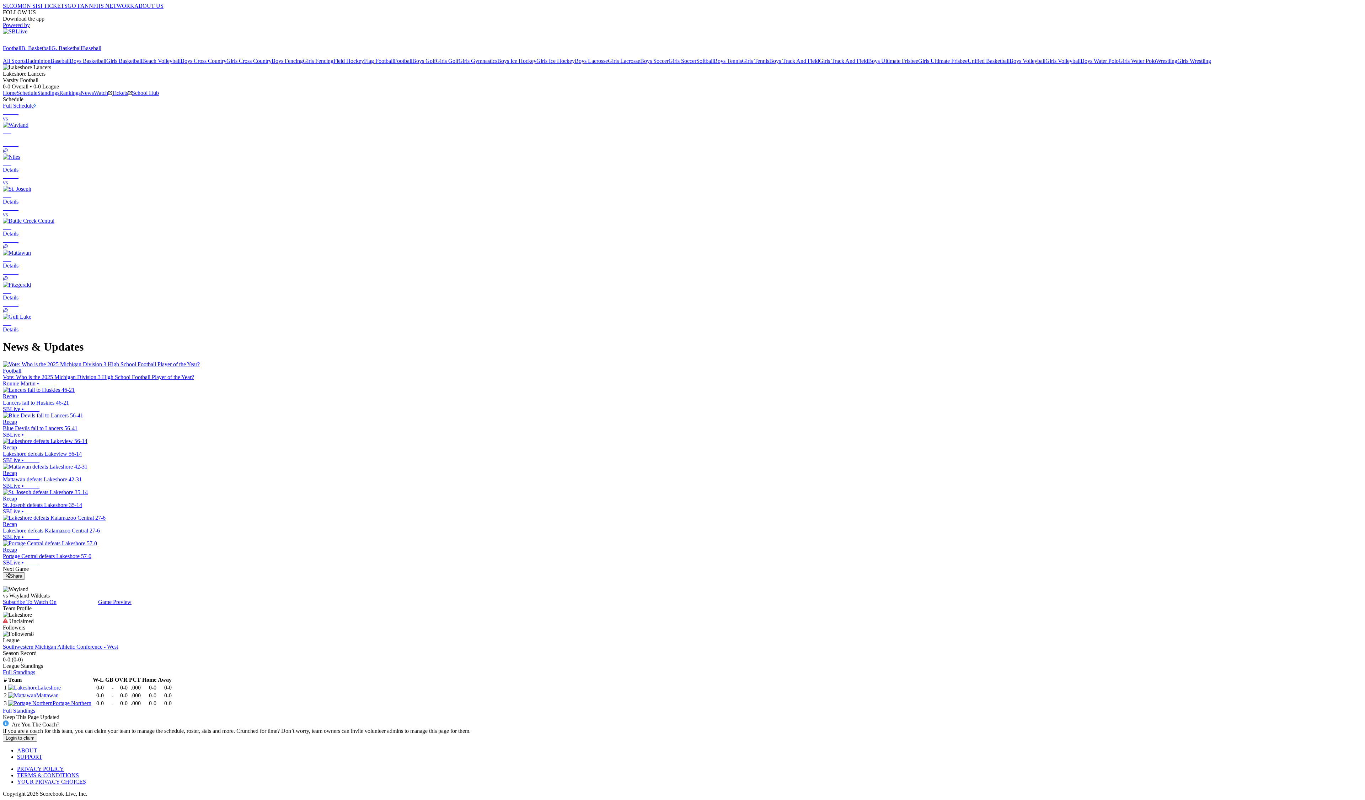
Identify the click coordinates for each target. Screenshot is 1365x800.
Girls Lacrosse (624, 61)
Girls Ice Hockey (555, 61)
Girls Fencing (318, 61)
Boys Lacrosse (591, 61)
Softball (705, 61)
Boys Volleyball (1027, 61)
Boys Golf (424, 61)
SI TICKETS (52, 6)
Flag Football (379, 61)
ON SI (29, 6)
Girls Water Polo (1137, 61)
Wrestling (1166, 61)
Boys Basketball (88, 61)
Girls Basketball (124, 61)
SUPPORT (29, 757)
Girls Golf (447, 61)
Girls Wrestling (1194, 61)
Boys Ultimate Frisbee (893, 61)
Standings (48, 93)
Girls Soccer (682, 61)
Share (16, 576)
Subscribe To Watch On (30, 602)
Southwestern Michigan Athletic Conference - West (60, 647)
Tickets (120, 93)
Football (12, 48)
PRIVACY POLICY (40, 769)
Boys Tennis (728, 61)
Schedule (27, 93)
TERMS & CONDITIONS (48, 775)
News (87, 93)
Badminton (38, 61)
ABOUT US (149, 6)
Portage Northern (72, 703)
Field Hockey (348, 61)
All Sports (14, 61)
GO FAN (78, 6)
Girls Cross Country (249, 61)
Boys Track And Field (794, 61)
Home (10, 93)
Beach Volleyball (161, 61)
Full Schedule (18, 106)
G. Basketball (67, 48)
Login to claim (20, 738)
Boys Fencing (287, 61)
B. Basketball (36, 48)
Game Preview (115, 602)
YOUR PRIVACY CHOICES (51, 782)
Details (10, 170)
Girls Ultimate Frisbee (943, 61)
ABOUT (27, 750)
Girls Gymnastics (478, 61)
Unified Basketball (989, 61)
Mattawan (47, 695)
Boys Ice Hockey (516, 61)
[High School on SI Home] (30, 42)
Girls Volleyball (1063, 61)
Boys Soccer (654, 61)
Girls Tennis (755, 61)
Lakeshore (49, 688)
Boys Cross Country (203, 61)
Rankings (70, 93)
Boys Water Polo (1100, 61)
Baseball (91, 48)
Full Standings (19, 672)
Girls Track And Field (843, 61)
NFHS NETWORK (111, 6)
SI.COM (12, 6)
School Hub (145, 93)
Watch (101, 93)
